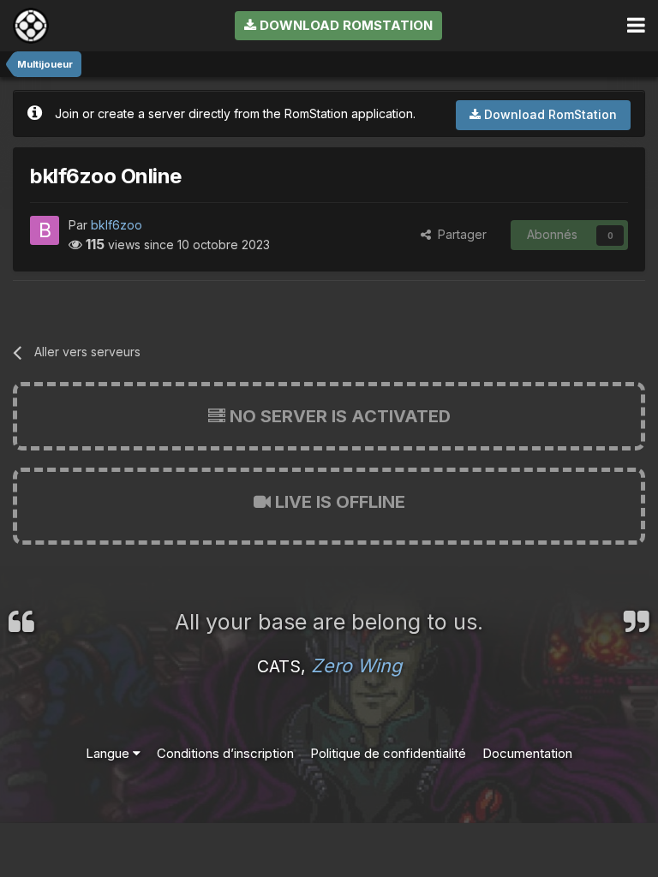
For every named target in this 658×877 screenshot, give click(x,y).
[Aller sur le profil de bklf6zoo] (44, 230)
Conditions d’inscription (225, 753)
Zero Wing (356, 665)
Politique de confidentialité (388, 753)
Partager (459, 234)
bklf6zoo (116, 225)
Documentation (527, 753)
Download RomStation (344, 25)
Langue (109, 753)
